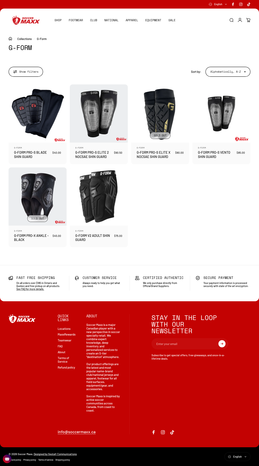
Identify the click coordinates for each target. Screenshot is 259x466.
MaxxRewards (66, 334)
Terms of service (45, 460)
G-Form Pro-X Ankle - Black (31, 237)
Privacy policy (29, 460)
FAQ (60, 346)
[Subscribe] (222, 343)
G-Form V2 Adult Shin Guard (92, 237)
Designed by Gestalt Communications (55, 454)
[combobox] (218, 4)
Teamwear (64, 340)
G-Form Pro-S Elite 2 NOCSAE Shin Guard (92, 154)
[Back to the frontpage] (10, 39)
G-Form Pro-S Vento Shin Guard (214, 154)
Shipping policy (62, 460)
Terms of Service (63, 359)
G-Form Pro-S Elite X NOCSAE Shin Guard (153, 154)
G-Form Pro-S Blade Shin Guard (30, 154)
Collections (24, 39)
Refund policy (66, 367)
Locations (64, 328)
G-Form (18, 148)
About (61, 352)
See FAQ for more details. (30, 289)
